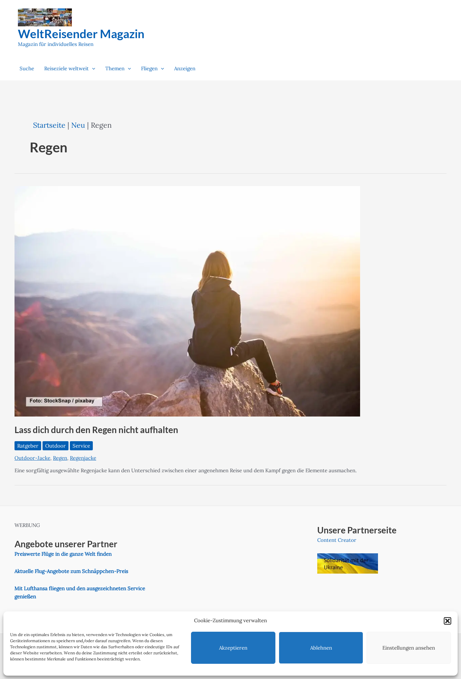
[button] (447, 621)
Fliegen (149, 68)
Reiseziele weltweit (66, 68)
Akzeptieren (233, 648)
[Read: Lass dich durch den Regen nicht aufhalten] (187, 301)
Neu (78, 125)
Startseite (49, 125)
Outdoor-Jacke (32, 458)
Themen (115, 68)
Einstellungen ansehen (408, 648)
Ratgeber (27, 446)
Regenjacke (83, 458)
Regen (60, 458)
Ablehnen (321, 648)
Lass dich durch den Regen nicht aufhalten (96, 429)
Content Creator (336, 540)
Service (81, 446)
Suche (27, 68)
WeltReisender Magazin (81, 33)
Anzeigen (184, 68)
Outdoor (55, 446)
